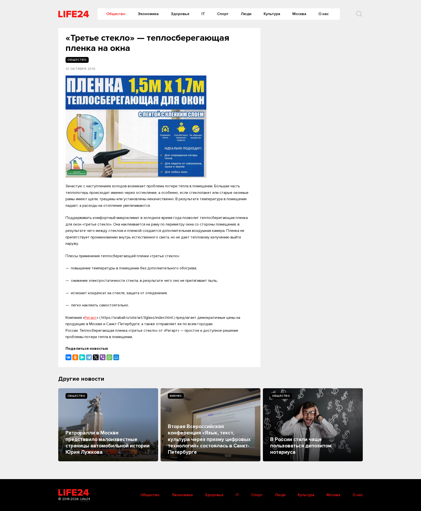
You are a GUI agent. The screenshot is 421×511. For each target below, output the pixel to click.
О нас (323, 13)
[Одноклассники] (75, 357)
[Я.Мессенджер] (82, 357)
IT (203, 13)
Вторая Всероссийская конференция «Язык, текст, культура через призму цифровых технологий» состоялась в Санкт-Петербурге (209, 439)
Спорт (223, 13)
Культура (272, 13)
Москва (299, 13)
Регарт (91, 317)
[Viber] (102, 357)
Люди (246, 13)
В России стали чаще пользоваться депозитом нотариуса (301, 445)
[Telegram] (89, 357)
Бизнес (176, 396)
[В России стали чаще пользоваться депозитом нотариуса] (313, 424)
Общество (115, 13)
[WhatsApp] (109, 357)
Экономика (148, 13)
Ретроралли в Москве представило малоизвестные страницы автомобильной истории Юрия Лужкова (108, 442)
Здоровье (180, 13)
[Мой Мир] (116, 357)
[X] (96, 357)
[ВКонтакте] (68, 357)
